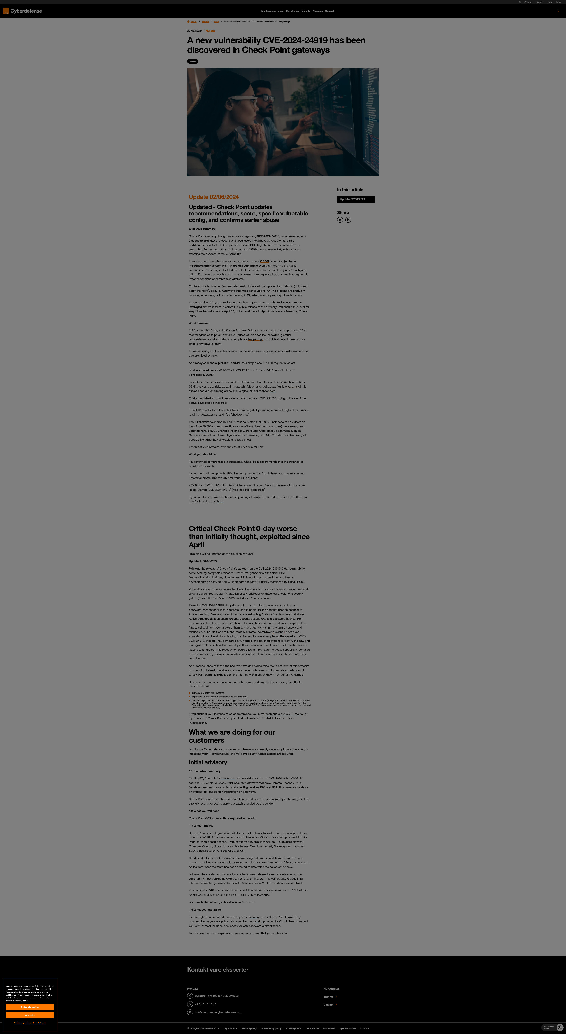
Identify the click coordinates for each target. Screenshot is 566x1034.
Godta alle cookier (30, 1007)
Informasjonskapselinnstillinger (30, 1022)
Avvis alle (30, 1015)
